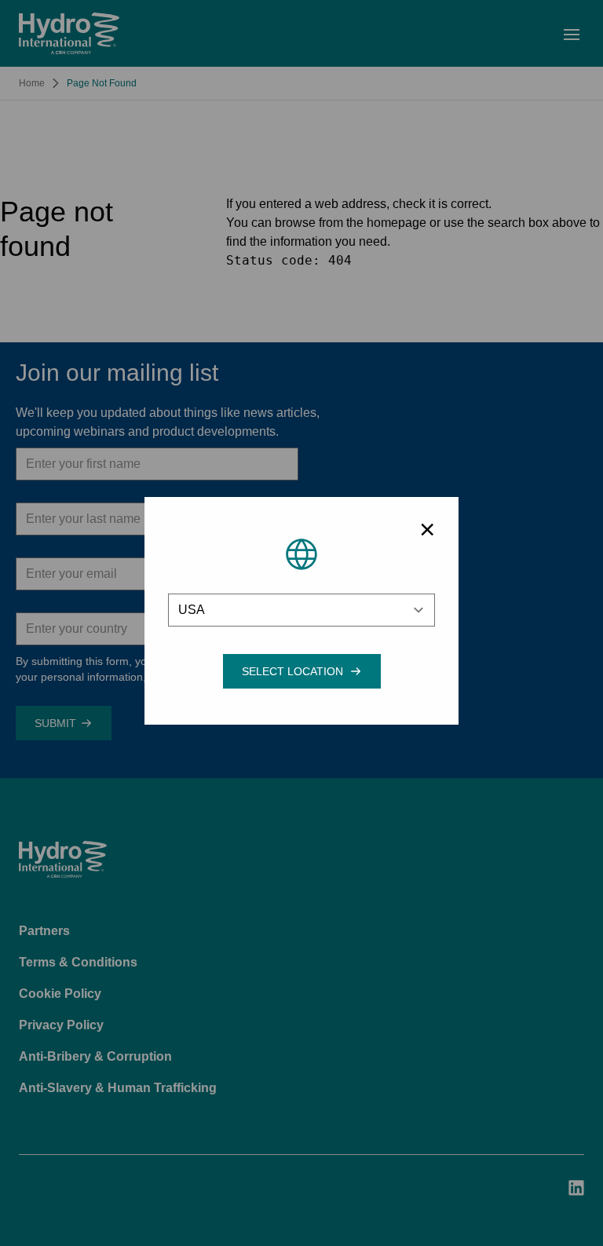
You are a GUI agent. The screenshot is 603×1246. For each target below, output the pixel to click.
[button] (292, 671)
